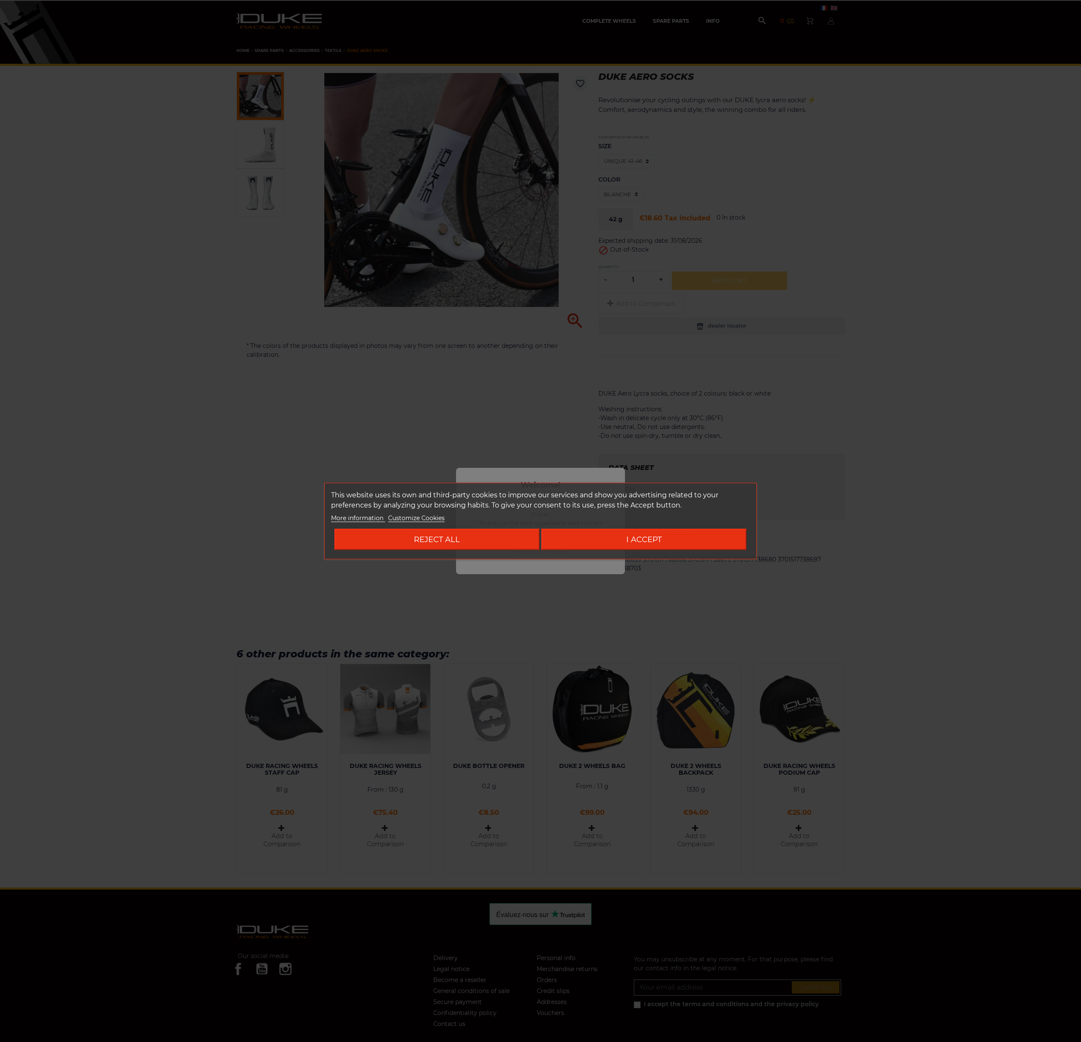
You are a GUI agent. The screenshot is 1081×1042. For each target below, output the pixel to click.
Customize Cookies (416, 518)
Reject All (437, 539)
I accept (644, 539)
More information (358, 518)
